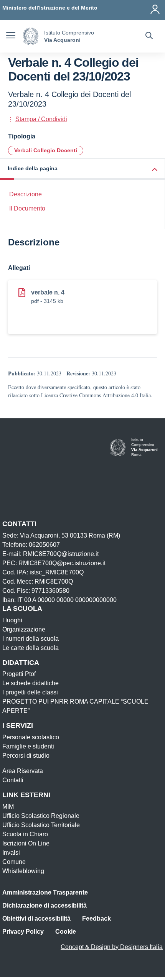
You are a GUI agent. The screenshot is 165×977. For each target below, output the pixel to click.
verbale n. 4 (47, 292)
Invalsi (11, 852)
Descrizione (25, 194)
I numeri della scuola (30, 638)
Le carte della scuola (30, 648)
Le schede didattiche (30, 683)
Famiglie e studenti (28, 746)
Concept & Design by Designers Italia (112, 947)
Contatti (12, 780)
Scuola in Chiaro (25, 834)
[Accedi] (155, 7)
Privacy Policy (23, 931)
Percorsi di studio (26, 755)
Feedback (96, 918)
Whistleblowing (23, 871)
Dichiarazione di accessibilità (44, 905)
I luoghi (12, 620)
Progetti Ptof (19, 674)
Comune (14, 862)
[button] (82, 169)
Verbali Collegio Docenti (45, 150)
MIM (8, 806)
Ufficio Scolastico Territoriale (41, 825)
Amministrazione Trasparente (45, 892)
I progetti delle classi (30, 692)
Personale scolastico (30, 737)
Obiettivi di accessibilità (36, 918)
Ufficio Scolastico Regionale (40, 816)
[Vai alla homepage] (30, 36)
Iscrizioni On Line (26, 843)
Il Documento (27, 208)
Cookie (65, 931)
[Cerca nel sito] (149, 36)
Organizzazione (23, 629)
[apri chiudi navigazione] (10, 36)
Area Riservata (22, 771)
